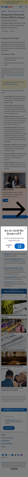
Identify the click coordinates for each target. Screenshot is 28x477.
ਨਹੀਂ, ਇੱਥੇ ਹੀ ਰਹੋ (8, 246)
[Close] (25, 228)
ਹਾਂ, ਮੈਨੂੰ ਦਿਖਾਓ (19, 246)
